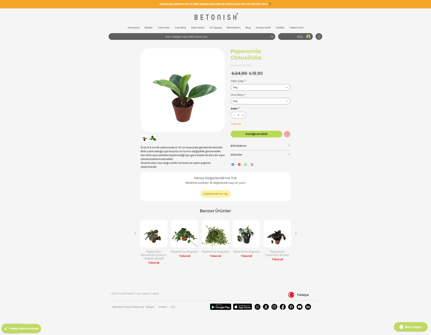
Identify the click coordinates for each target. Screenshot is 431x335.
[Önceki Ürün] (135, 233)
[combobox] (260, 87)
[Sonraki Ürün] (296, 233)
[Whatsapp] (257, 307)
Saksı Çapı (238, 81)
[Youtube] (300, 307)
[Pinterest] (291, 307)
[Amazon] (266, 307)
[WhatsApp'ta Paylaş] (246, 165)
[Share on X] (252, 165)
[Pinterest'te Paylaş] (239, 165)
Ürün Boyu (238, 95)
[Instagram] (274, 307)
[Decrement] (233, 115)
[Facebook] (283, 307)
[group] (215, 242)
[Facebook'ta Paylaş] (233, 165)
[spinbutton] (238, 115)
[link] (319, 36)
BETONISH (215, 17)
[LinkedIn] (308, 307)
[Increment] (243, 115)
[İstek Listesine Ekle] (287, 134)
